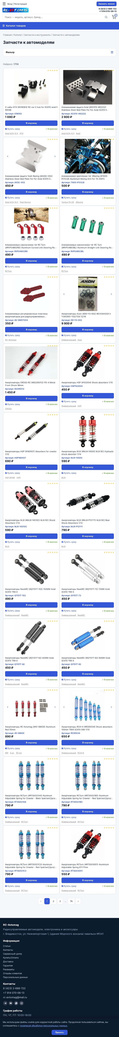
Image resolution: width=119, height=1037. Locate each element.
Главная (7, 35)
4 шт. (12, 753)
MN (6, 753)
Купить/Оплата (11, 957)
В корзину (31, 123)
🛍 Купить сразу (12, 129)
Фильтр (59, 52)
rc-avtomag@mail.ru (15, 997)
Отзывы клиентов (12, 973)
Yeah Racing (25, 202)
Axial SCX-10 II (11, 133)
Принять (59, 1032)
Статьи (6, 946)
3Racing (79, 202)
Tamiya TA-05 (68, 202)
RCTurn (8, 271)
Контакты (8, 950)
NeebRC (25, 615)
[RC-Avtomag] (15, 10)
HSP (80, 406)
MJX (64, 477)
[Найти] (106, 17)
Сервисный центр (12, 953)
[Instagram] (21, 1003)
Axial (78, 133)
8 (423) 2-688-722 (108, 9)
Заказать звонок (106, 4)
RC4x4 (81, 753)
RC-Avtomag (10, 340)
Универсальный (69, 340)
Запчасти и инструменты (37, 35)
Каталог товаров (14, 25)
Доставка (8, 961)
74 (71, 901)
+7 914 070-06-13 (108, 11)
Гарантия (8, 965)
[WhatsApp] (16, 1003)
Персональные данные (15, 977)
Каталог (18, 35)
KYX (21, 133)
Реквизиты (8, 969)
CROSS (8, 409)
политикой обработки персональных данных (43, 1025)
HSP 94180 (10, 477)
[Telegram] (5, 1003)
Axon (80, 340)
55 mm (19, 753)
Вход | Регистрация (17, 4)
